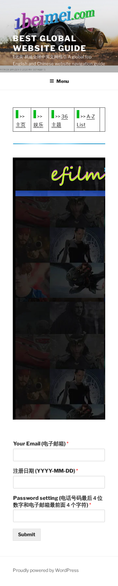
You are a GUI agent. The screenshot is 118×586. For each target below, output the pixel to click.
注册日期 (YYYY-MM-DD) (45, 471)
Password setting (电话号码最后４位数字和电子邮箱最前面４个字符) (58, 501)
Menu (62, 81)
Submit (26, 535)
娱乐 (38, 125)
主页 (21, 125)
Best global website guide (50, 43)
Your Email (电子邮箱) (41, 444)
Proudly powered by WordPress (46, 570)
